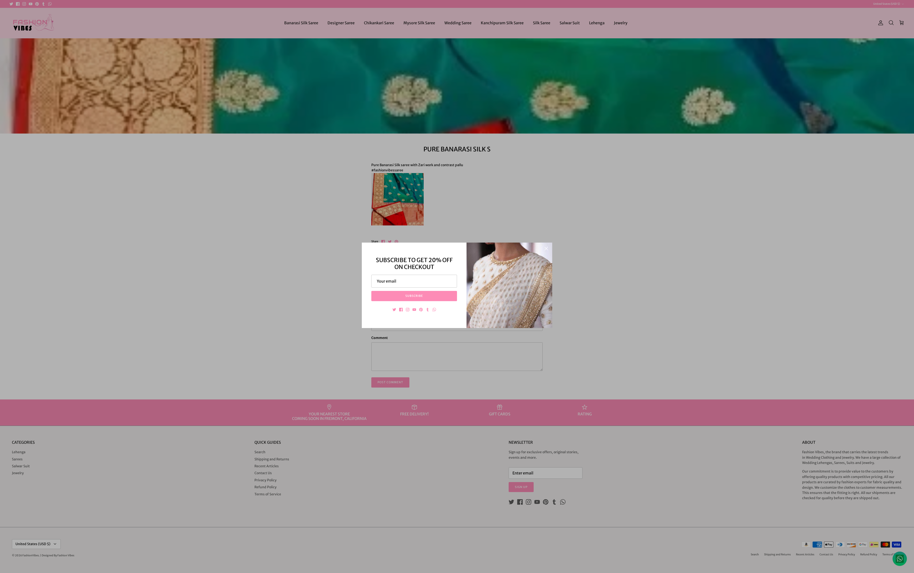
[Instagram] (407, 309)
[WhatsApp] (434, 309)
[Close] (546, 248)
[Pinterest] (421, 309)
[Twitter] (394, 309)
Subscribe (414, 296)
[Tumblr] (427, 309)
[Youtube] (414, 309)
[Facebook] (401, 309)
